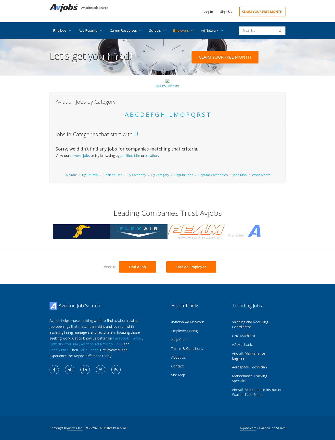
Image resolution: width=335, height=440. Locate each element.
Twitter (136, 338)
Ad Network (209, 30)
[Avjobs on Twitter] (69, 369)
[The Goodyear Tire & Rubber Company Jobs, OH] (81, 231)
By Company (137, 175)
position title (130, 155)
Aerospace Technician (249, 367)
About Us (178, 357)
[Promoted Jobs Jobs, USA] (253, 231)
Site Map (178, 375)
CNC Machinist (243, 335)
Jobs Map (240, 175)
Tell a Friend (88, 350)
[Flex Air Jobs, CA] (139, 231)
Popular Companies (213, 175)
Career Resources (123, 30)
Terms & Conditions (187, 348)
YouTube (72, 344)
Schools (155, 30)
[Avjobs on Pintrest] (100, 369)
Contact (177, 366)
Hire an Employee (191, 266)
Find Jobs (59, 30)
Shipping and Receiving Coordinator (250, 324)
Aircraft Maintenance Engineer (248, 356)
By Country (90, 175)
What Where (261, 175)
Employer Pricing (184, 330)
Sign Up (226, 11)
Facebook (121, 338)
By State (71, 175)
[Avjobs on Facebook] (54, 369)
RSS (119, 344)
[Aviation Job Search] (64, 7)
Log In (208, 11)
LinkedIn (56, 344)
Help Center (180, 339)
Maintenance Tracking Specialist (249, 378)
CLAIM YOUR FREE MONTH (262, 11)
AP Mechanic (242, 344)
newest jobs (80, 155)
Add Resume (88, 30)
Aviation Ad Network (97, 344)
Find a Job (137, 266)
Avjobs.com (248, 428)
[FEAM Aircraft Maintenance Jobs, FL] (196, 231)
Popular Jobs (183, 175)
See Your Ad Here (167, 85)
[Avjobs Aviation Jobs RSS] (116, 369)
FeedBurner (59, 350)
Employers (181, 30)
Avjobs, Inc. (75, 428)
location (151, 155)
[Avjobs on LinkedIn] (85, 369)
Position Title (112, 175)
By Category (160, 175)
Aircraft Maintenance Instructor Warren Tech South (257, 392)
